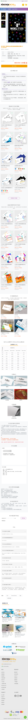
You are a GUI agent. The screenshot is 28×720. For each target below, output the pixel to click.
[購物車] (26, 4)
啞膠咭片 (2, 314)
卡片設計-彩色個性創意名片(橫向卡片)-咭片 (21, 264)
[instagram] (18, 695)
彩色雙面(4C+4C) (14, 344)
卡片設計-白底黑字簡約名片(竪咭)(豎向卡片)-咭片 (21, 125)
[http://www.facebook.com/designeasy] (15, 695)
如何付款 (2, 672)
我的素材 (2, 704)
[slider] (9, 61)
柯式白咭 (16, 314)
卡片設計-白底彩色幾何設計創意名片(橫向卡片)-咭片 (21, 223)
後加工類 (2, 679)
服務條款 (15, 679)
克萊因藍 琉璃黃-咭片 (19, 165)
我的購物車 (3, 698)
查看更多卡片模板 (14, 198)
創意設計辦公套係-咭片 (19, 145)
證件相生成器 (3, 687)
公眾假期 (2, 689)
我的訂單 (2, 696)
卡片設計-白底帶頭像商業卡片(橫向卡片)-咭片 (7, 187)
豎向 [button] (20, 595)
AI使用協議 (16, 683)
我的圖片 (2, 700)
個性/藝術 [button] (9, 598)
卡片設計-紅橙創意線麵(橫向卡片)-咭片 (21, 284)
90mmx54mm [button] (14, 595)
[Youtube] (21, 695)
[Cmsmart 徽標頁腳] (9, 660)
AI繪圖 (9, 9)
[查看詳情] (8, 113)
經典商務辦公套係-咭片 (5, 165)
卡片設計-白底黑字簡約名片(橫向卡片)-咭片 (7, 125)
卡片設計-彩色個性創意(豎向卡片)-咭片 (7, 264)
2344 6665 (4, 1)
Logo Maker (14, 9)
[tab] (3, 16)
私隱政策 (15, 677)
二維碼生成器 (3, 683)
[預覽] (12, 113)
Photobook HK (3, 685)
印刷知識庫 (3, 677)
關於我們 (15, 672)
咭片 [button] (7, 595)
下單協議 (15, 681)
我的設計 (2, 702)
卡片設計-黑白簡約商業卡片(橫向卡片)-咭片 (21, 187)
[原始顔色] (15, 168)
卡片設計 (2, 681)
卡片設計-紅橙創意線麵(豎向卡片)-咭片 (7, 284)
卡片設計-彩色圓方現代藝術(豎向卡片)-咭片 (7, 244)
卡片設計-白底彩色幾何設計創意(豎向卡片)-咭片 (7, 223)
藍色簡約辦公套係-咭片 (5, 145)
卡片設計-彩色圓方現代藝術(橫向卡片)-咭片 (21, 244)
